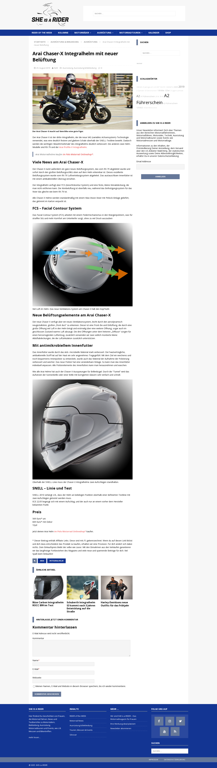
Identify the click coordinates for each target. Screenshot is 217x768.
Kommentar (38, 638)
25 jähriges (146, 87)
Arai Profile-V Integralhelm (73, 147)
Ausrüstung (104, 32)
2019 (181, 86)
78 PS (162, 96)
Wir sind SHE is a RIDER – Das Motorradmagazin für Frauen (123, 717)
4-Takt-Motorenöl (150, 108)
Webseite (36, 677)
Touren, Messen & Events (81, 730)
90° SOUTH (161, 87)
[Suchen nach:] (134, 13)
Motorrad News (77, 720)
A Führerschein (151, 91)
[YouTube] (164, 731)
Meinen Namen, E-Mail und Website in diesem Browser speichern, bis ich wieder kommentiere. (80, 686)
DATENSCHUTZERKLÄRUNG (174, 759)
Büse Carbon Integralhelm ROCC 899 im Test (48, 604)
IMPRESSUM (153, 759)
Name (35, 660)
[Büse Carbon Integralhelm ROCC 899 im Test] (48, 587)
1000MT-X (169, 87)
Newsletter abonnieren (120, 728)
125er (167, 90)
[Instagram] (169, 721)
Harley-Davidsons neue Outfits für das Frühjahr (115, 604)
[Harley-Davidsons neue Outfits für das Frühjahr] (117, 587)
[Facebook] (159, 721)
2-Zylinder (140, 91)
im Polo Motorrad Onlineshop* (78, 154)
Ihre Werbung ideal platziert (122, 723)
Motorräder (81, 32)
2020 (176, 87)
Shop (168, 32)
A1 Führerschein (148, 96)
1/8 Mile (160, 90)
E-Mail (35, 669)
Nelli (56, 68)
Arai (42, 560)
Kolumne (63, 32)
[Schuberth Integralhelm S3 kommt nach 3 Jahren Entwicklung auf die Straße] (82, 587)
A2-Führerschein (170, 103)
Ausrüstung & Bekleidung (65, 42)
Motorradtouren (129, 32)
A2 (138, 96)
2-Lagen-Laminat (176, 91)
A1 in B (153, 87)
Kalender (154, 32)
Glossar (73, 734)
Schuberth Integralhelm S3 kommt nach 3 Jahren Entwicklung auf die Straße (81, 607)
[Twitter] (180, 721)
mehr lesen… (35, 737)
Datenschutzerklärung (168, 156)
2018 (157, 96)
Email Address (143, 161)
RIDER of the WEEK (42, 32)
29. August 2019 (43, 68)
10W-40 (139, 87)
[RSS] (175, 731)
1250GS (139, 107)
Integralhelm (56, 560)
